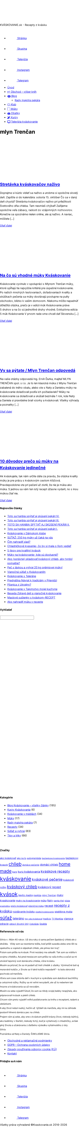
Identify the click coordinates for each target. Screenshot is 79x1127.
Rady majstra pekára (27, 100)
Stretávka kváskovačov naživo (30, 184)
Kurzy (14, 117)
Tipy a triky (14, 835)
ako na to (21, 858)
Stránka (22, 38)
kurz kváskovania (29, 871)
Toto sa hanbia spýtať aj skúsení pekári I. (32, 529)
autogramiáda (34, 858)
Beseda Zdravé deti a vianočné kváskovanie (34, 593)
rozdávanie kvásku (24, 911)
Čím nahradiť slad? (18, 541)
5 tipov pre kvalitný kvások (24, 550)
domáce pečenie (30, 865)
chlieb (15, 864)
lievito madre (25, 895)
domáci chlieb (49, 864)
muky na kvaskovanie (28, 900)
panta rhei (59, 900)
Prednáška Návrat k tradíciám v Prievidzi (32, 580)
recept (48, 906)
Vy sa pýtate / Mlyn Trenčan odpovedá (37, 370)
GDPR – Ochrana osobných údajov (28, 1045)
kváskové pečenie (47, 879)
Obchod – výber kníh (23, 91)
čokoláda (34, 924)
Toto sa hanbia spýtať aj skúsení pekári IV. (33, 516)
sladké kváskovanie (44, 912)
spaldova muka (63, 911)
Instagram (23, 70)
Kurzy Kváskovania (18, 809)
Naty (50, 900)
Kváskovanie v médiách (21, 814)
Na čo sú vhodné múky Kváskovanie (35, 275)
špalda (43, 923)
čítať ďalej (6, 225)
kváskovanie (15, 879)
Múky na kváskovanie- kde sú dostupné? (32, 554)
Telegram (23, 80)
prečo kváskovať (19, 906)
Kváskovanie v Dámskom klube (26, 533)
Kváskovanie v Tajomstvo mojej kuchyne (32, 589)
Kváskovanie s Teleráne (21, 576)
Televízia (22, 59)
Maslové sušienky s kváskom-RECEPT (31, 597)
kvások (9, 894)
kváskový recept (49, 887)
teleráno (18, 918)
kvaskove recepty (55, 871)
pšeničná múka (36, 906)
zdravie (4, 923)
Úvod (10, 87)
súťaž (6, 918)
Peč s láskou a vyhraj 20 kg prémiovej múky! (34, 567)
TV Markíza (57, 918)
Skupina (22, 48)
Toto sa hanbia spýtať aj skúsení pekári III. (33, 520)
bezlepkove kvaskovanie (53, 858)
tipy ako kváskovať (33, 919)
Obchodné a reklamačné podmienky (29, 1040)
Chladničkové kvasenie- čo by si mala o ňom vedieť (39, 546)
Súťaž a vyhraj (16, 831)
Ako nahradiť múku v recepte (25, 601)
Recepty (12, 826)
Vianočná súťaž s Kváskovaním (26, 572)
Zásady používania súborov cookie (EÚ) (32, 1049)
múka (43, 900)
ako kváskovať (8, 858)
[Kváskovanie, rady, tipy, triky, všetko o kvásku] (15, 20)
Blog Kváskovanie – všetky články (28, 805)
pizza (67, 900)
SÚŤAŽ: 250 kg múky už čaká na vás (30, 537)
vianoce (68, 918)
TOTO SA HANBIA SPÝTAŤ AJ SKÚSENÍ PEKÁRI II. (38, 524)
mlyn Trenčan (49, 895)
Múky (14, 109)
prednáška (5, 906)
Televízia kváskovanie (24, 121)
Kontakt (12, 1053)
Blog (14, 96)
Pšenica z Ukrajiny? (19, 584)
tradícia (47, 918)
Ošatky (15, 113)
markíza (37, 895)
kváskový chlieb (22, 886)
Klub (13, 104)
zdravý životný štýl (19, 924)
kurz (14, 871)
